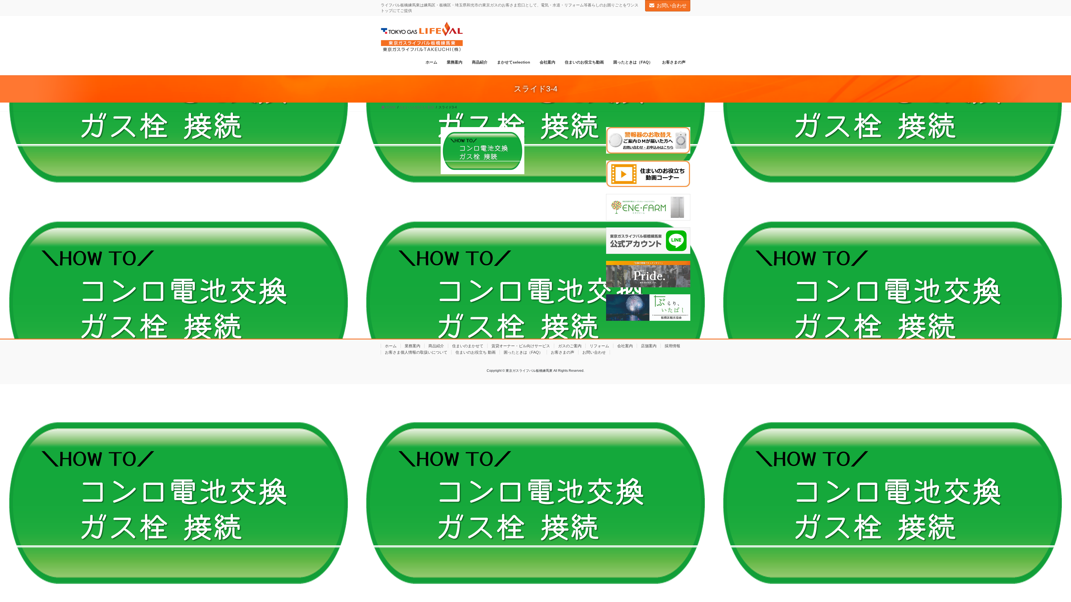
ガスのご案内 (570, 346)
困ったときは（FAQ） (523, 352)
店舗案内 (649, 346)
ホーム (391, 346)
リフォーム (599, 346)
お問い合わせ (672, 5)
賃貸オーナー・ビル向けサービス (520, 346)
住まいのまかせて (467, 346)
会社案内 (625, 346)
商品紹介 (436, 346)
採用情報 (672, 346)
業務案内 (412, 346)
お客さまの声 (562, 352)
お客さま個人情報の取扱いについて (416, 352)
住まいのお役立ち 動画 (475, 352)
